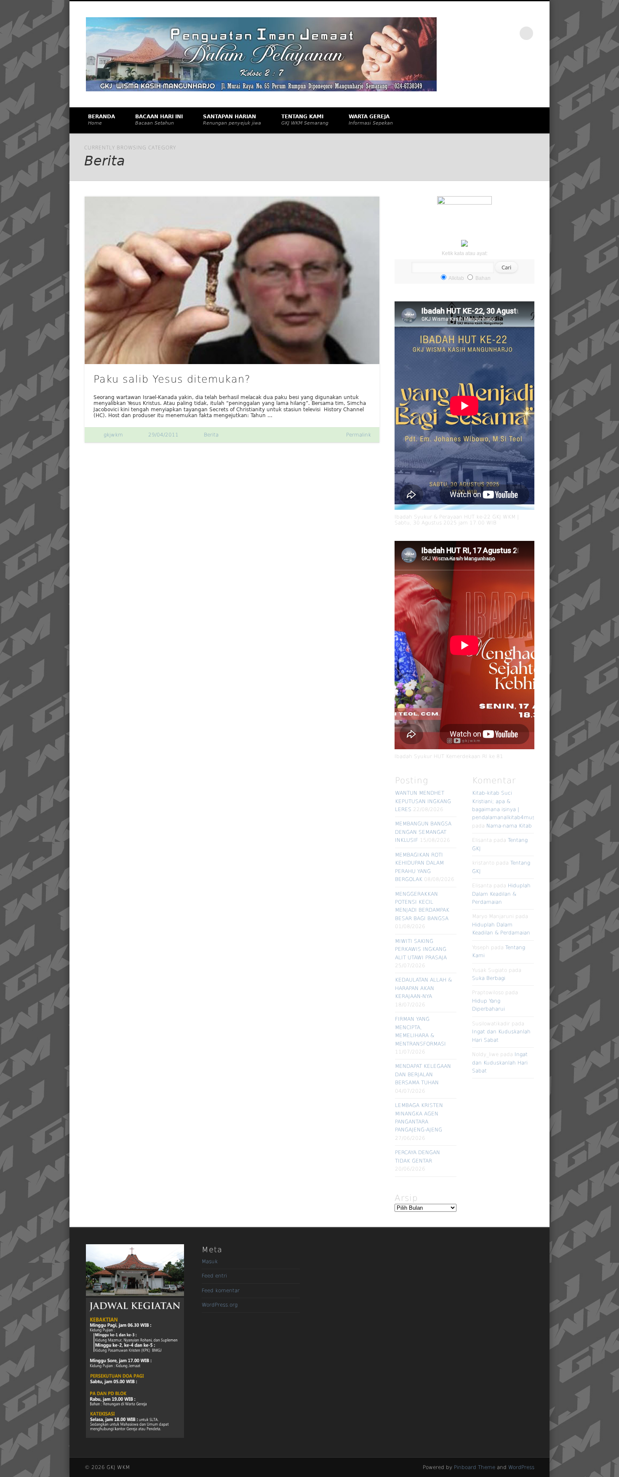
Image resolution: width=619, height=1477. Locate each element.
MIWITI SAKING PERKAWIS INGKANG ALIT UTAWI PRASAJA (421, 949)
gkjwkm (113, 435)
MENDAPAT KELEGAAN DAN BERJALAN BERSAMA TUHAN (423, 1074)
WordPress (521, 1467)
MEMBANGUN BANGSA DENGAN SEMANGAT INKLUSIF (423, 832)
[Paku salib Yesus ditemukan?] (232, 280)
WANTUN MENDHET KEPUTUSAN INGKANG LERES (423, 801)
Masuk (210, 1261)
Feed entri (214, 1276)
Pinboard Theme (474, 1467)
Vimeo (509, 33)
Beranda (101, 120)
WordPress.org (219, 1305)
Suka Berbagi (488, 978)
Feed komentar (221, 1290)
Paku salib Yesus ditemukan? (172, 379)
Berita (211, 435)
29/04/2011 (163, 435)
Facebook (491, 33)
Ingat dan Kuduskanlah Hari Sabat (500, 1062)
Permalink (358, 435)
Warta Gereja (371, 120)
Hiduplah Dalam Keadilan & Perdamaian (501, 894)
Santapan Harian (232, 120)
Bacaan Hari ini (159, 120)
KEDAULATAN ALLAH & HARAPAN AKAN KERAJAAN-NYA (423, 988)
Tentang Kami (304, 120)
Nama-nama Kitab (509, 826)
